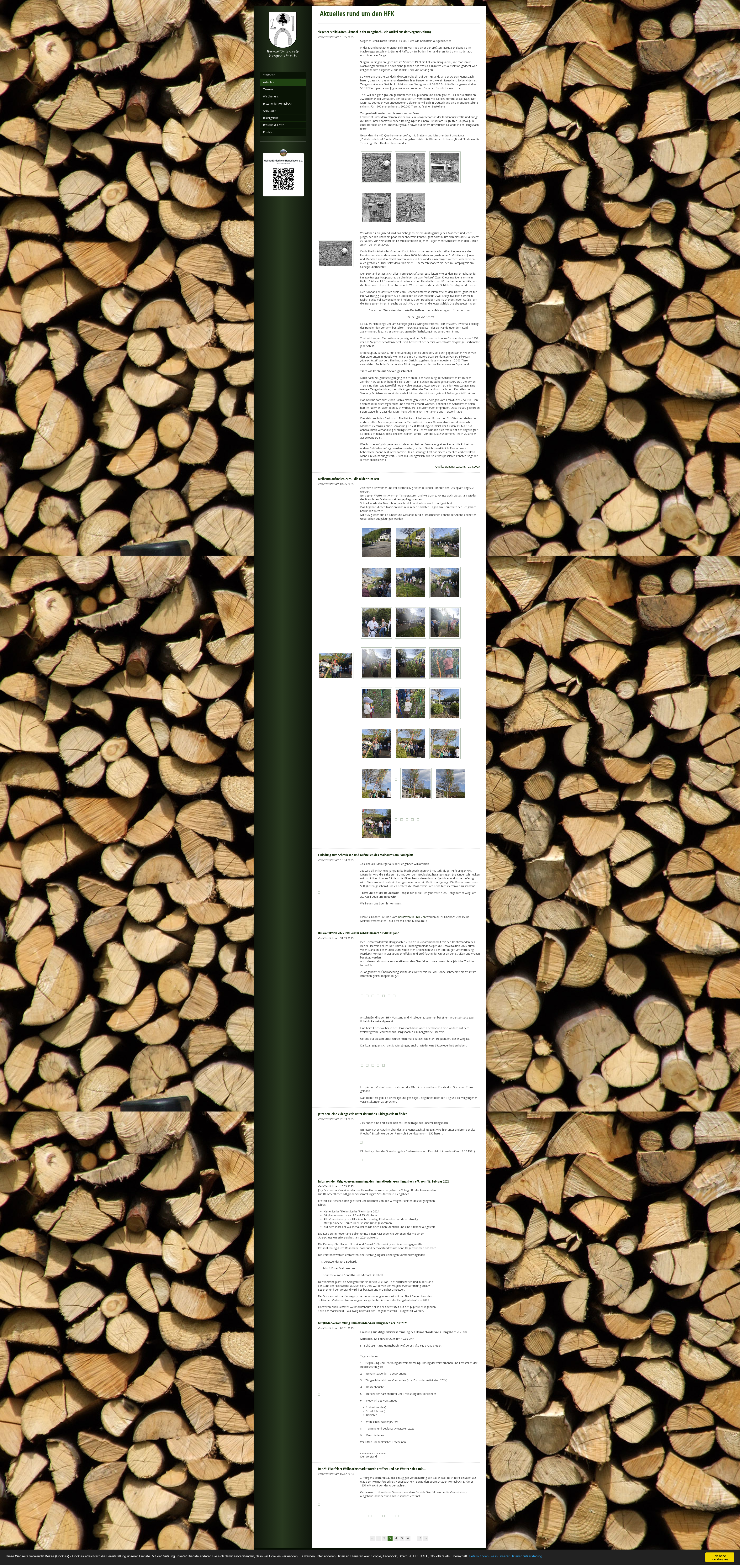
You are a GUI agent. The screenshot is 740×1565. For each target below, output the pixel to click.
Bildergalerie (270, 118)
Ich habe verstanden (720, 1557)
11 (419, 1538)
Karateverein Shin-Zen (412, 917)
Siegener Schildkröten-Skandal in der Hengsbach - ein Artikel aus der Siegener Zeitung (374, 32)
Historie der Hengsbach (277, 103)
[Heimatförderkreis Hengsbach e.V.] (283, 36)
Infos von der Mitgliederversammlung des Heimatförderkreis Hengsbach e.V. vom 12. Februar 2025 (383, 1181)
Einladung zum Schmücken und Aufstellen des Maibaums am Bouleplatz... (367, 855)
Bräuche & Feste (273, 125)
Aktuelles (268, 82)
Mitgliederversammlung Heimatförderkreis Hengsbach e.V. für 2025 (362, 1323)
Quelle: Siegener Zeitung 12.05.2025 (457, 466)
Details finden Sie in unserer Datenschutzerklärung (505, 1555)
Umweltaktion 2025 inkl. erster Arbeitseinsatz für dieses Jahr (358, 933)
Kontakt (268, 132)
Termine (268, 89)
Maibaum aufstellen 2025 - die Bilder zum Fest (348, 478)
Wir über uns (271, 96)
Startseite (269, 75)
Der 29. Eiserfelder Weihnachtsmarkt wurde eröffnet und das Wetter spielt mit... (372, 1468)
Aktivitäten (269, 111)
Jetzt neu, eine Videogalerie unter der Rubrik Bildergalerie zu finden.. (363, 1114)
